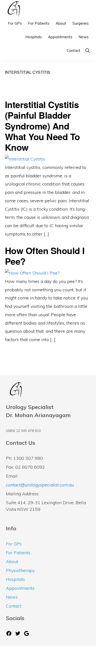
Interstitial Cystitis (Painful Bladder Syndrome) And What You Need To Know (42, 125)
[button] (87, 50)
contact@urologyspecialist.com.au (40, 485)
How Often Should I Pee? (45, 255)
